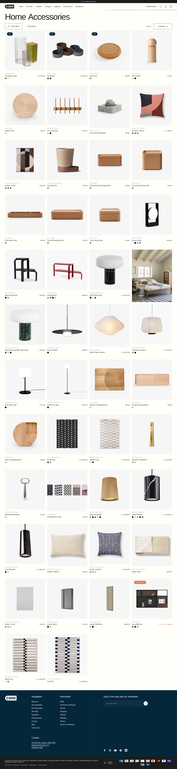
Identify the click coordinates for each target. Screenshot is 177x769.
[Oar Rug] (67, 655)
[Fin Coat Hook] (67, 105)
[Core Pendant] (25, 544)
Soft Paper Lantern (139, 350)
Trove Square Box (96, 240)
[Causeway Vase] (25, 50)
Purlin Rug (51, 460)
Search (62, 708)
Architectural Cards (54, 517)
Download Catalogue (68, 705)
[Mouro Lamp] (152, 215)
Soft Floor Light (52, 405)
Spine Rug (9, 679)
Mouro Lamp (136, 240)
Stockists (35, 711)
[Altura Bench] (67, 270)
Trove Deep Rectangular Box (100, 185)
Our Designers (37, 705)
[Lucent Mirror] (67, 599)
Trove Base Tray (11, 240)
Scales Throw (10, 624)
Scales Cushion (95, 569)
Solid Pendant (137, 514)
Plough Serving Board (140, 405)
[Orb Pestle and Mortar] (110, 106)
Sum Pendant (52, 350)
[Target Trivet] (25, 105)
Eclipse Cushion (138, 131)
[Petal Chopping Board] (25, 434)
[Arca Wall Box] (152, 599)
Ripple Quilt (136, 572)
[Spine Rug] (25, 654)
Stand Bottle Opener (12, 514)
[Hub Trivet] (110, 50)
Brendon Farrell (53, 128)
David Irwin (93, 183)
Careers (34, 721)
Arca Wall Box (137, 624)
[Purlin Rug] (67, 434)
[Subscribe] (146, 703)
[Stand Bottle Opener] (25, 489)
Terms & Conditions (67, 724)
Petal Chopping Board (13, 460)
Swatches (35, 715)
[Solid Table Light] (110, 270)
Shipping (63, 711)
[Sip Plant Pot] (67, 160)
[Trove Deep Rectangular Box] (110, 160)
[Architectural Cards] (67, 490)
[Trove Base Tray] (25, 215)
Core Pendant (10, 569)
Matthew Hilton (95, 350)
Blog (33, 724)
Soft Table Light (10, 405)
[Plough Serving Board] (152, 379)
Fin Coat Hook (52, 131)
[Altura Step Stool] (25, 270)
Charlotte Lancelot (139, 128)
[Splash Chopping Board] (110, 379)
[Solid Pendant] (152, 489)
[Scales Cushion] (110, 544)
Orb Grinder (136, 76)
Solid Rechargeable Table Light (16, 350)
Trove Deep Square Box (141, 185)
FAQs (62, 701)
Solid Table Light (96, 295)
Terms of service (24, 765)
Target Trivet (9, 131)
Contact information (42, 765)
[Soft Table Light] (25, 379)
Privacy (63, 721)
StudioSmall (51, 514)
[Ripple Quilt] (152, 545)
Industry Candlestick (139, 460)
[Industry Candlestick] (152, 434)
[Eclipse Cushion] (152, 105)
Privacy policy (16, 765)
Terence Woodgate (96, 292)
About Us (35, 701)
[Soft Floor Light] (67, 379)
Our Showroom (37, 708)
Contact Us (36, 728)
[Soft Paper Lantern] (152, 324)
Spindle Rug (94, 460)
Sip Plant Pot (52, 185)
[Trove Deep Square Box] (152, 160)
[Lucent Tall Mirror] (110, 599)
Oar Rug (50, 681)
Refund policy (8, 765)
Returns (63, 715)
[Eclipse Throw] (25, 160)
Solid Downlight (95, 514)
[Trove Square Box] (110, 215)
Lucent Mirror (52, 624)
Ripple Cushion (53, 572)
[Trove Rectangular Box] (67, 215)
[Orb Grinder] (152, 50)
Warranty (63, 718)
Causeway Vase (11, 76)
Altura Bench (52, 295)
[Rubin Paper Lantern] (110, 325)
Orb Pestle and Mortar (98, 133)
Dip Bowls (51, 76)
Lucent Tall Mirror (96, 624)
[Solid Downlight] (110, 489)
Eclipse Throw (10, 185)
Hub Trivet (93, 76)
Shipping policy (33, 765)
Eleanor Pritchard (53, 457)
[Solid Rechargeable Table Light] (25, 324)
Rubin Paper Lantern (97, 352)
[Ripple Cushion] (67, 545)
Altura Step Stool (11, 295)
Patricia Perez (137, 238)
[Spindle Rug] (110, 434)
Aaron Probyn (10, 73)
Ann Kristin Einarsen (54, 183)
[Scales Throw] (25, 599)
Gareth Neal (136, 73)
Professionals (37, 718)
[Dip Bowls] (67, 50)
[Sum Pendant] (67, 324)
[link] (43, 743)
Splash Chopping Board (98, 405)
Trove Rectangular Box (55, 240)
